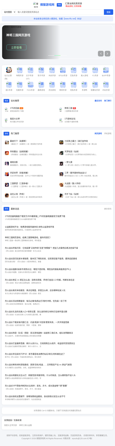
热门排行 (107, 101)
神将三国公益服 (25, 425)
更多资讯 (107, 209)
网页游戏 (98, 134)
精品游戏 (69, 6)
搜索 (109, 12)
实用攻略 (77, 6)
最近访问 (98, 101)
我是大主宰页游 (10, 425)
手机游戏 (107, 134)
